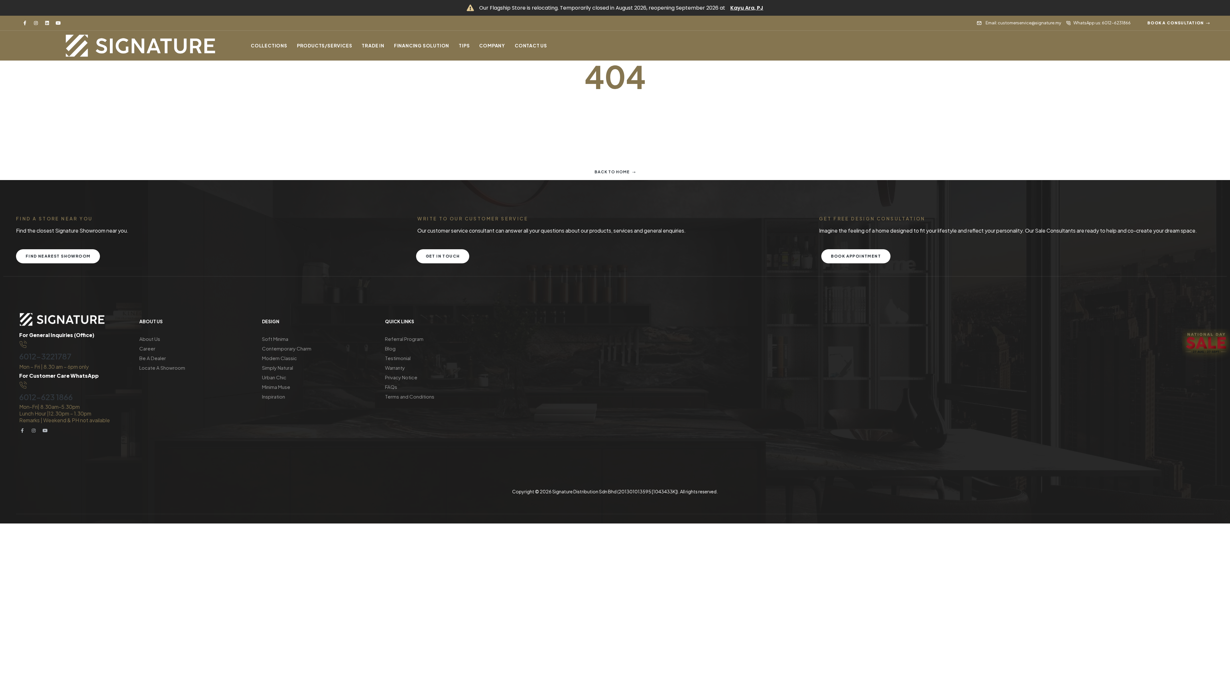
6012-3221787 (45, 356)
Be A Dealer (152, 358)
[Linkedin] (47, 23)
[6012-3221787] (23, 345)
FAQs (391, 387)
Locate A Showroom (162, 368)
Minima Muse (276, 387)
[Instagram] (36, 23)
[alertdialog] (615, 8)
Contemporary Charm (286, 348)
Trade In (373, 45)
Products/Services (324, 45)
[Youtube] (58, 23)
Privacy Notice (401, 377)
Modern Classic (279, 358)
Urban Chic (274, 377)
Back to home (612, 171)
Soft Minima (275, 339)
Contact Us (531, 45)
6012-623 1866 (46, 397)
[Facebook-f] (24, 23)
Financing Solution (421, 45)
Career (147, 348)
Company (492, 45)
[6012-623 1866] (23, 385)
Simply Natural (277, 368)
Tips (464, 45)
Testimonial (398, 358)
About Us (149, 339)
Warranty (395, 368)
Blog (390, 348)
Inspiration (273, 396)
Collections (269, 45)
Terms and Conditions (409, 396)
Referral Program (404, 339)
